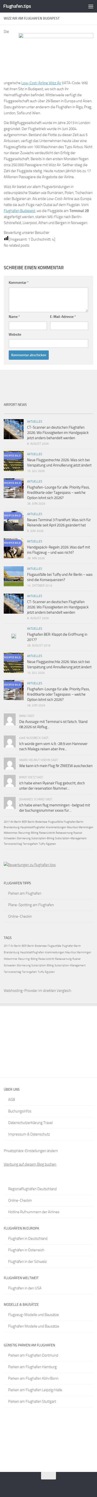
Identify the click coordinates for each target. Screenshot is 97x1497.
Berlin (31, 821)
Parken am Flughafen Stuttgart (32, 1401)
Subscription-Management (71, 838)
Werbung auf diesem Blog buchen (30, 1164)
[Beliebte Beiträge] (37, 411)
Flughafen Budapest (19, 211)
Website (15, 334)
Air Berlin (15, 821)
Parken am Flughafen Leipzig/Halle (35, 1390)
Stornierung (24, 838)
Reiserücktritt (47, 832)
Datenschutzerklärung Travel (30, 1122)
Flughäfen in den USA (25, 1288)
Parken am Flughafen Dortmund (33, 1355)
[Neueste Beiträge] (15, 411)
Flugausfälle (55, 821)
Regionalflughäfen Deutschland (32, 1189)
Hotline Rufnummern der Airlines (33, 1212)
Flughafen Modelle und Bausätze (33, 1326)
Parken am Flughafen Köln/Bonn (33, 1378)
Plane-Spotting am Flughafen (31, 905)
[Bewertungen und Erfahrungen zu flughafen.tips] (30, 865)
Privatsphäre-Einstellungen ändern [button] (31, 1151)
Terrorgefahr (30, 844)
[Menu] (91, 6)
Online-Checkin (20, 916)
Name (14, 317)
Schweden (10, 838)
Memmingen (86, 827)
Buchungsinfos (19, 1111)
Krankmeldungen (56, 827)
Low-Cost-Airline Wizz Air (41, 83)
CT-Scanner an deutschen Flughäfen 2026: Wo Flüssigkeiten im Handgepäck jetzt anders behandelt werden (58, 432)
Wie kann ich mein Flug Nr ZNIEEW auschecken (56, 766)
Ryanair (77, 832)
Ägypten (51, 844)
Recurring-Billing (28, 832)
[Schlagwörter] (82, 411)
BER (24, 821)
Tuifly (42, 844)
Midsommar (11, 832)
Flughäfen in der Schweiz (27, 1261)
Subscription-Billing (42, 838)
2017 (7, 821)
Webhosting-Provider (21, 990)
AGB (11, 1099)
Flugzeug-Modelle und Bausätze (33, 1315)
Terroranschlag (13, 844)
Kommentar (19, 282)
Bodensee (41, 821)
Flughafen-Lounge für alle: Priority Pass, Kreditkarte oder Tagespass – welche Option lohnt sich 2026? (58, 492)
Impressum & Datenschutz (29, 1134)
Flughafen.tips (17, 6)
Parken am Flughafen (24, 893)
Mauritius (72, 827)
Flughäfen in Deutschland (28, 1238)
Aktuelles (34, 421)
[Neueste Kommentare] (59, 411)
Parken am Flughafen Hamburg (32, 1367)
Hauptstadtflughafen (32, 827)
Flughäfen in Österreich (26, 1250)
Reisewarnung (64, 832)
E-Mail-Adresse (63, 317)
